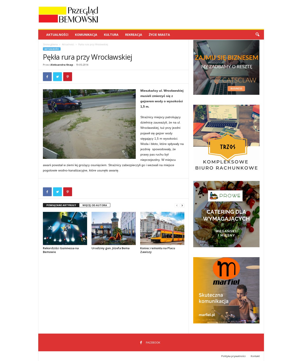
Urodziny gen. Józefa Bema (111, 248)
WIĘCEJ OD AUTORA (94, 205)
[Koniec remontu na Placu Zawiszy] (162, 228)
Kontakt (255, 356)
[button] (257, 35)
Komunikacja (86, 34)
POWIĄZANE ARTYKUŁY (61, 205)
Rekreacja (133, 34)
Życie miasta (159, 34)
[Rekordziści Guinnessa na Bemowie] (65, 228)
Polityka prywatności (233, 356)
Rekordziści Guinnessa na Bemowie (61, 250)
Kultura (111, 34)
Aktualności (57, 34)
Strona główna (50, 44)
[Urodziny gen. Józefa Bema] (114, 228)
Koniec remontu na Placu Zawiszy (157, 250)
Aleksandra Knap (61, 64)
